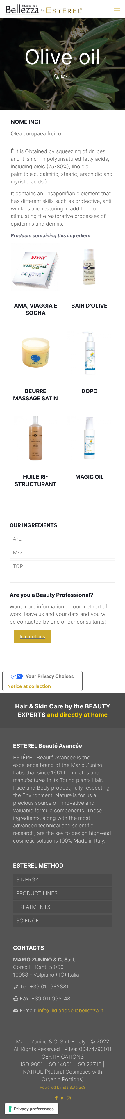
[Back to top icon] (113, 1107)
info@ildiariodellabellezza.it (70, 1010)
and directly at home (77, 714)
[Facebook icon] (56, 1098)
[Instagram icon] (69, 1098)
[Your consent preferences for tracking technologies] (31, 1108)
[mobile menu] (117, 9)
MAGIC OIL (89, 477)
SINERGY (27, 880)
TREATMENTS (33, 907)
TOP (18, 566)
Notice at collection (29, 686)
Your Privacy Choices (50, 676)
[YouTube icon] (62, 1098)
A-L (17, 539)
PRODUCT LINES (37, 893)
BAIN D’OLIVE (89, 305)
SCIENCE (27, 921)
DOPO (89, 391)
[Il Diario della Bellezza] (43, 8)
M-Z (66, 77)
